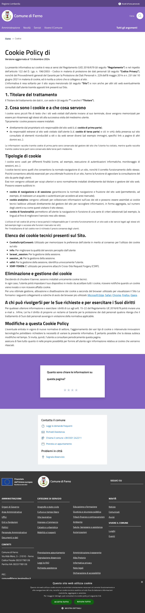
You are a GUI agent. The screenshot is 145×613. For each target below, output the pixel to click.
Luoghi (112, 531)
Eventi (112, 536)
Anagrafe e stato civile (48, 506)
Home (8, 38)
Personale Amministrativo (14, 532)
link (99, 596)
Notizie (112, 506)
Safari (108, 295)
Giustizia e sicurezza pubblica (87, 511)
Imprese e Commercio (47, 522)
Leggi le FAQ (43, 562)
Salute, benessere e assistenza (88, 527)
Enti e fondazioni (10, 522)
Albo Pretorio (79, 557)
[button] (72, 608)
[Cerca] (140, 15)
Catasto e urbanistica (47, 527)
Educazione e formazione (85, 506)
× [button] (142, 582)
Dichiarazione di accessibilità (87, 573)
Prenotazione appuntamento (51, 552)
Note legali (78, 568)
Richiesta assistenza (47, 568)
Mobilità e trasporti (46, 532)
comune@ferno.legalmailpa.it (16, 578)
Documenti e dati (10, 537)
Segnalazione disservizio (49, 557)
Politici (5, 527)
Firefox (125, 295)
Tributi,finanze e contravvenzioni (89, 517)
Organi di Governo (10, 506)
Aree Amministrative (12, 512)
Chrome (116, 295)
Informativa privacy (82, 562)
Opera (134, 295)
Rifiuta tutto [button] (84, 602)
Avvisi (112, 517)
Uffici (4, 517)
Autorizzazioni (80, 532)
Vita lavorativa (44, 517)
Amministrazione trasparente (87, 552)
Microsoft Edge (96, 295)
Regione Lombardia (11, 3)
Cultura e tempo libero (48, 512)
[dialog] (72, 596)
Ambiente (77, 522)
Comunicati (114, 512)
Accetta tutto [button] (61, 602)
